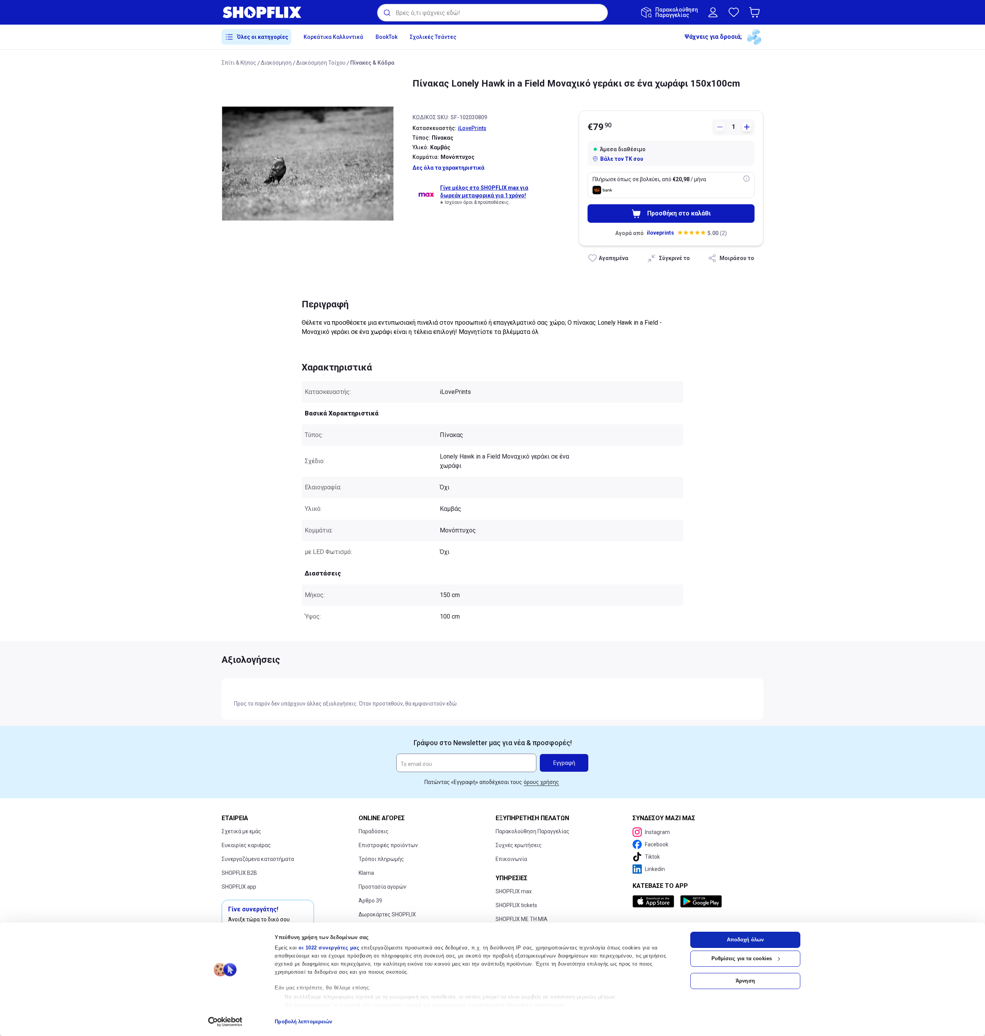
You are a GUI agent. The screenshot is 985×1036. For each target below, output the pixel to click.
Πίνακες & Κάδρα (372, 63)
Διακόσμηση (276, 63)
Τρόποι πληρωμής (381, 859)
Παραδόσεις (374, 831)
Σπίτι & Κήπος (239, 63)
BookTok (386, 37)
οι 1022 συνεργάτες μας (329, 948)
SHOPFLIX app (239, 887)
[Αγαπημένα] (734, 12)
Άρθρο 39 (370, 901)
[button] (756, 12)
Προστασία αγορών (382, 887)
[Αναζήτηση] (386, 12)
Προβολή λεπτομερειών (303, 1021)
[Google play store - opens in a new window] (701, 901)
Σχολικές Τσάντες (433, 37)
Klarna (366, 873)
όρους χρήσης (541, 782)
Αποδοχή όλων (745, 940)
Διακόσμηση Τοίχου (321, 63)
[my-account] (713, 12)
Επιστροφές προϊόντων (388, 845)
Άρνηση (745, 981)
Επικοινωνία (511, 859)
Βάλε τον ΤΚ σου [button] (621, 159)
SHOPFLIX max (514, 891)
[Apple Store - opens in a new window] (655, 901)
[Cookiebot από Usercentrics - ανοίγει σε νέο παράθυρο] (225, 1022)
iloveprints (660, 233)
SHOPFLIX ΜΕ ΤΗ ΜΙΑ (522, 919)
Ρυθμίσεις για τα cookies (741, 958)
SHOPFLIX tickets (516, 905)
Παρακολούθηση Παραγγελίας (532, 831)
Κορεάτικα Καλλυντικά (333, 37)
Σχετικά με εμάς (241, 831)
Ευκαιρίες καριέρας (246, 845)
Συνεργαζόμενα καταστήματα (258, 859)
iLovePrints (472, 128)
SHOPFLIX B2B (239, 873)
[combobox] (492, 13)
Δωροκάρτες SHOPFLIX (387, 914)
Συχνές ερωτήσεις (519, 845)
